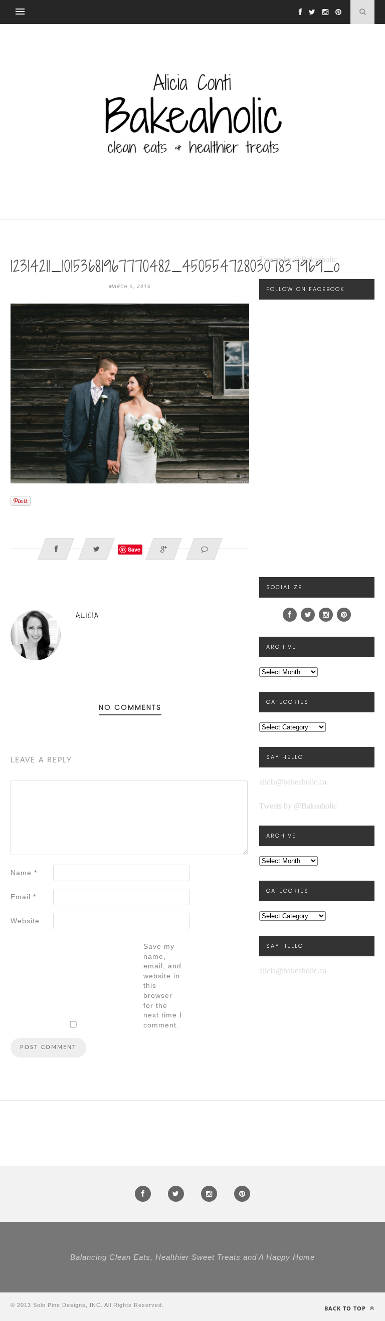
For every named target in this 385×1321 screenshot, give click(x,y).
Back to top (346, 1308)
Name (24, 873)
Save (134, 549)
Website (25, 921)
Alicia (87, 615)
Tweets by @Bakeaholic (298, 259)
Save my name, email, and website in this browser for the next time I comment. (162, 985)
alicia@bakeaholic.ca (292, 781)
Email (23, 897)
